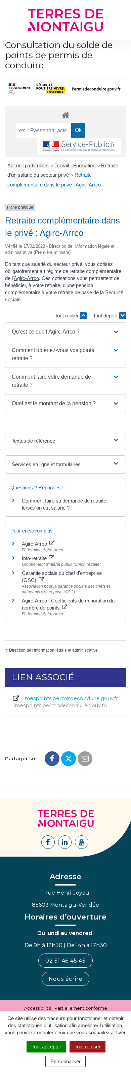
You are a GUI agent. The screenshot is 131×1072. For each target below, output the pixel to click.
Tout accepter (46, 1046)
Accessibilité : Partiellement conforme (65, 1008)
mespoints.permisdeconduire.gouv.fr (66, 701)
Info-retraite (35, 558)
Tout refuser (87, 1046)
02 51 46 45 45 (65, 961)
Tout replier (67, 315)
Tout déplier (106, 315)
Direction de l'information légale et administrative (53, 650)
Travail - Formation (75, 165)
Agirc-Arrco (26, 278)
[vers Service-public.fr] (79, 146)
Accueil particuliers (28, 165)
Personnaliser (65, 1061)
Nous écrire (66, 979)
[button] (66, 332)
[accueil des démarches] (65, 115)
